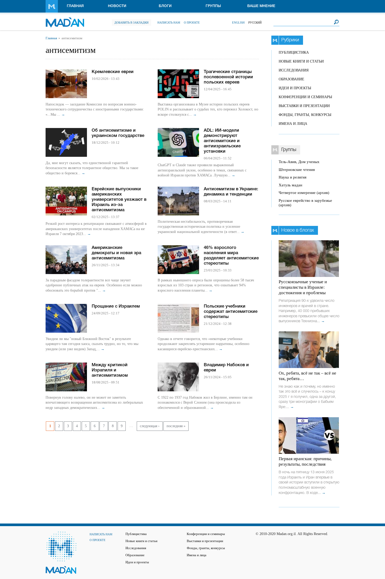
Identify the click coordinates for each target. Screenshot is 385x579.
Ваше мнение (261, 6)
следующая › (150, 426)
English (238, 22)
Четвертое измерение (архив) (304, 193)
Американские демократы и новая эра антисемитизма (116, 253)
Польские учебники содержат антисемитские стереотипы (230, 311)
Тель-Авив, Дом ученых (299, 162)
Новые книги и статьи (301, 61)
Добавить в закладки (131, 22)
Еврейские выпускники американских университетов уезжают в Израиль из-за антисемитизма (119, 199)
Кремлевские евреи (113, 72)
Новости (117, 6)
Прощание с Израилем (116, 306)
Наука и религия (292, 177)
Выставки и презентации (304, 106)
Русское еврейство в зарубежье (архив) (305, 202)
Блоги (165, 6)
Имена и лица (293, 124)
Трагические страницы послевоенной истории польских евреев (228, 77)
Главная (75, 6)
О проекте (192, 22)
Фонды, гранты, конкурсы (305, 115)
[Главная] (65, 20)
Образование (291, 79)
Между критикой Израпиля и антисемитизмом (110, 370)
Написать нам (168, 22)
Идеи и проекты (295, 88)
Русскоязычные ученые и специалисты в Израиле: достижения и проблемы (303, 287)
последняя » (176, 426)
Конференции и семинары (305, 97)
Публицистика (294, 52)
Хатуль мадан (290, 185)
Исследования (294, 70)
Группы (213, 6)
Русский (255, 22)
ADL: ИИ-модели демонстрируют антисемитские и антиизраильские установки (222, 141)
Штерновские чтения (297, 170)
